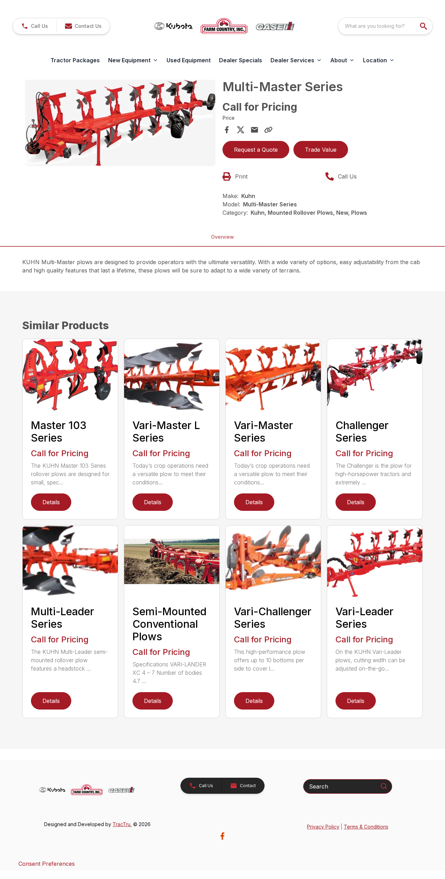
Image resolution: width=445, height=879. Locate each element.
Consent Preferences (46, 863)
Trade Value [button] (321, 149)
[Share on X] (240, 130)
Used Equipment (189, 60)
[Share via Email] (254, 130)
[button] (34, 26)
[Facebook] (222, 836)
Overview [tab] (222, 237)
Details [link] (51, 502)
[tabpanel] (120, 124)
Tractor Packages (75, 60)
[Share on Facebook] (226, 130)
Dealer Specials (240, 60)
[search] (424, 26)
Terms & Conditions (366, 827)
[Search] (384, 786)
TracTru (121, 824)
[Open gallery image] (120, 123)
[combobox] (385, 26)
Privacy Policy (323, 827)
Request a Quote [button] (256, 149)
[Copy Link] (268, 130)
